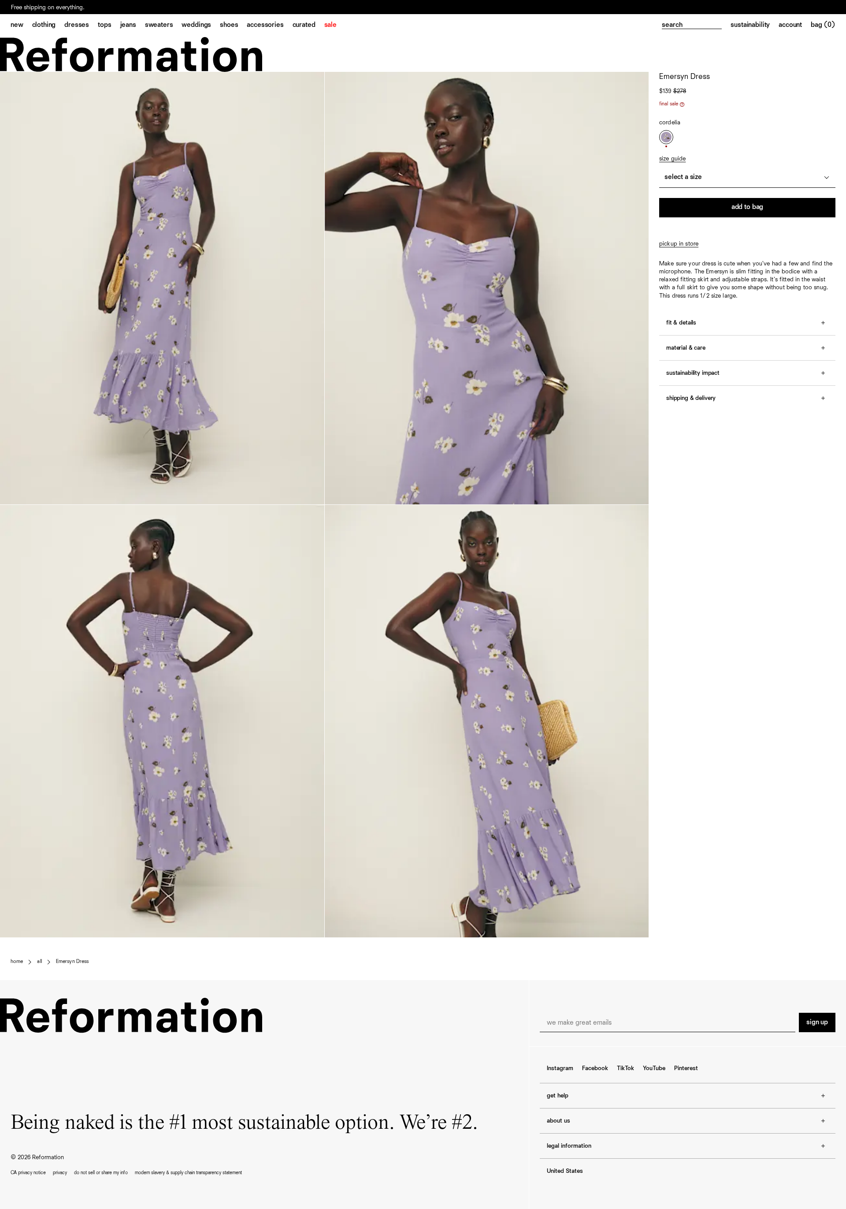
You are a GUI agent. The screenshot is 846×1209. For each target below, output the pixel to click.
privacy (60, 1172)
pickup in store (678, 244)
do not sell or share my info (101, 1172)
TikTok (625, 1068)
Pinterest (686, 1068)
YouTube (654, 1068)
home (17, 961)
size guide (672, 159)
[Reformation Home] (423, 54)
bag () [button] (823, 25)
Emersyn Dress (72, 961)
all (39, 961)
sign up (817, 1022)
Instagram (560, 1068)
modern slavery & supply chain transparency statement (188, 1172)
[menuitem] (21, 26)
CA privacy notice (28, 1172)
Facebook (595, 1068)
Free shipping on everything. (48, 7)
